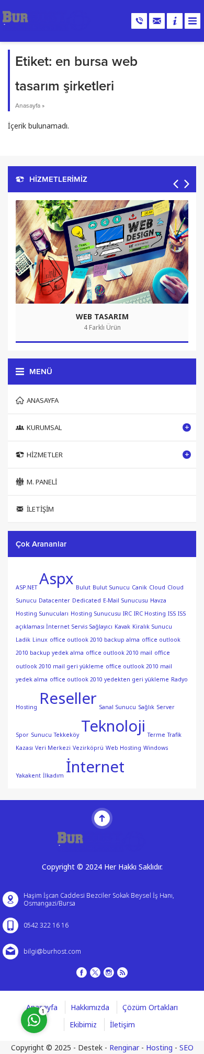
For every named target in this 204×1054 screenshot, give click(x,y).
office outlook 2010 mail (119, 652)
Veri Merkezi (53, 747)
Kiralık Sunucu (152, 626)
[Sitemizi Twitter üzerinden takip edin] (95, 972)
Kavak (122, 626)
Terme (156, 734)
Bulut (83, 587)
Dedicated (86, 600)
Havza (158, 600)
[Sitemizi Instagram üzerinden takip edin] (109, 972)
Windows (155, 747)
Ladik (23, 639)
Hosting (159, 1047)
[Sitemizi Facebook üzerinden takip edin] (81, 972)
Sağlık (146, 707)
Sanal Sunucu (117, 707)
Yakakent (28, 775)
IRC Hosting (150, 613)
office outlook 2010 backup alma (95, 639)
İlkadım (53, 775)
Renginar (124, 1047)
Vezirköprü (88, 747)
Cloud (157, 587)
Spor (22, 734)
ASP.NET (26, 587)
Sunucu (41, 734)
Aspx (56, 578)
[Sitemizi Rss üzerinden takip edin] (122, 972)
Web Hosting (123, 747)
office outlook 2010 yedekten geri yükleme (109, 679)
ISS (172, 613)
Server (165, 707)
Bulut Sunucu (111, 587)
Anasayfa (27, 105)
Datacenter (54, 600)
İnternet (95, 766)
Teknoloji (113, 725)
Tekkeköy (66, 734)
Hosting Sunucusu (96, 613)
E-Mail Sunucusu (125, 600)
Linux (40, 639)
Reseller (68, 698)
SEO (186, 1047)
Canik (139, 587)
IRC (127, 613)
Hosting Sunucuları (42, 613)
